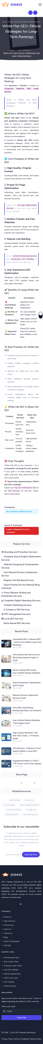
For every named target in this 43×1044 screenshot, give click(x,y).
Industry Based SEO (12, 974)
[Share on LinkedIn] (17, 783)
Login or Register (14, 529)
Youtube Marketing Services (17, 605)
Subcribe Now (30, 854)
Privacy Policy (7, 1039)
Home (12, 50)
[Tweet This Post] (13, 783)
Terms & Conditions (21, 1039)
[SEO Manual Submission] (21, 874)
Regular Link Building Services (18, 580)
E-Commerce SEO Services (16, 609)
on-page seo (31, 810)
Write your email (8, 1006)
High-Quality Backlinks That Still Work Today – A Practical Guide (26, 735)
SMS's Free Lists (10, 978)
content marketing (14, 810)
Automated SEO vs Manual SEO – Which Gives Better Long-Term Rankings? (27, 642)
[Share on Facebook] (9, 783)
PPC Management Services (17, 614)
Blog (5, 937)
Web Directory (9, 986)
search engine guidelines (29, 805)
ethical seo (29, 800)
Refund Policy (35, 1039)
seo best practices (31, 814)
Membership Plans (11, 957)
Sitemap (7, 945)
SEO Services (14, 490)
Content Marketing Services (25, 256)
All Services (8, 925)
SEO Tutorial (24, 50)
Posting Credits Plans (12, 965)
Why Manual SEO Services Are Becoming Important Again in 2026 (26, 657)
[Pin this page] (21, 783)
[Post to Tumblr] (26, 783)
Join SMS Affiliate (11, 969)
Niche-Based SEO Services (16, 623)
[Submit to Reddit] (30, 783)
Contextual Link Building (22, 259)
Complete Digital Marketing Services (22, 600)
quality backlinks (12, 814)
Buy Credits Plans (11, 961)
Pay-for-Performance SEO (25, 487)
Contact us (8, 933)
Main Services (9, 921)
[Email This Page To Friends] (34, 783)
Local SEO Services (13, 618)
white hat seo (14, 800)
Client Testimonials (11, 941)
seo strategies (9, 805)
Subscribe (21, 1017)
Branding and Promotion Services (20, 552)
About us (7, 917)
